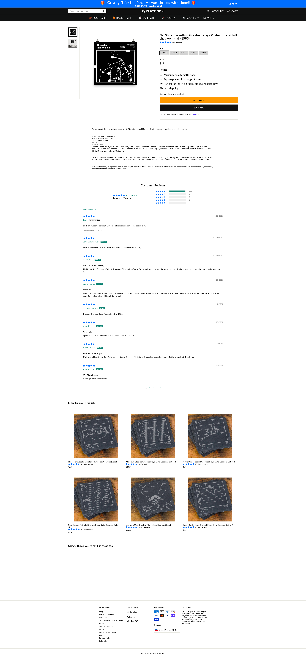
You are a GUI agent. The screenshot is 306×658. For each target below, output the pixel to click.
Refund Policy (104, 641)
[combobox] (87, 11)
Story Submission (106, 626)
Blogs (101, 623)
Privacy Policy (105, 638)
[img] (89, 216)
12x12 (174, 52)
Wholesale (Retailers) (107, 632)
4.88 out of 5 (131, 195)
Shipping (163, 94)
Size (161, 48)
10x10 (164, 52)
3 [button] (153, 388)
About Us (103, 617)
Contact (102, 629)
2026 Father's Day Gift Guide (111, 620)
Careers (102, 635)
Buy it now (199, 107)
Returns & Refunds (106, 615)
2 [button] (149, 388)
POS (140, 653)
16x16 (194, 52)
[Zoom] (116, 63)
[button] (166, 42)
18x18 (203, 52)
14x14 (184, 52)
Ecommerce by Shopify (156, 653)
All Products (88, 402)
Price (162, 59)
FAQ (101, 612)
